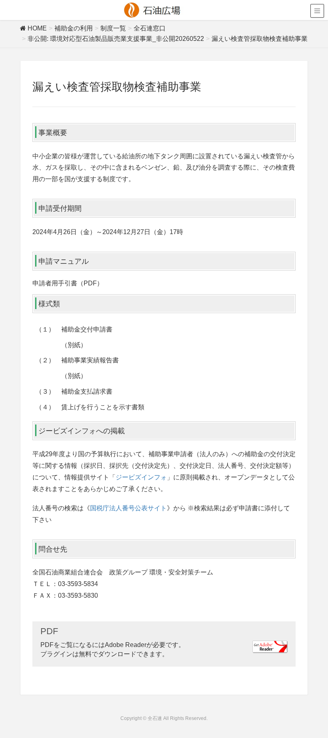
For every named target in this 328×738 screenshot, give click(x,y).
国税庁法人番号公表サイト (128, 508)
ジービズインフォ (141, 477)
